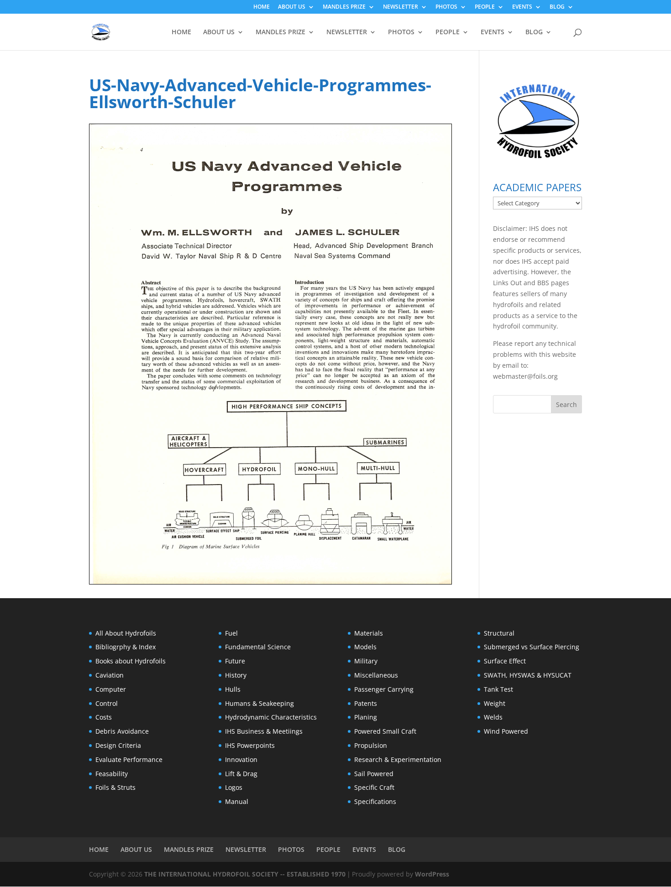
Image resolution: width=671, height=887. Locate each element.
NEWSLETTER (400, 7)
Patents (365, 703)
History (235, 675)
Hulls (233, 689)
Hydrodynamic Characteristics (271, 717)
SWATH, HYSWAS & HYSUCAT (527, 675)
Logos (233, 787)
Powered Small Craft (385, 731)
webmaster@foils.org (525, 376)
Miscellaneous (376, 675)
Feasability (111, 773)
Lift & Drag (241, 773)
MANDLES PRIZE (344, 7)
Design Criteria (118, 745)
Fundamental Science (258, 646)
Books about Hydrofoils (130, 661)
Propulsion (370, 745)
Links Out (507, 282)
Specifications (375, 801)
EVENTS (522, 7)
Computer (110, 689)
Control (106, 703)
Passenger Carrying (384, 689)
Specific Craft (374, 787)
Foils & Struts (115, 787)
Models (365, 646)
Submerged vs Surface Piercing (531, 646)
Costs (103, 717)
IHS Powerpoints (250, 745)
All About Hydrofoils (125, 633)
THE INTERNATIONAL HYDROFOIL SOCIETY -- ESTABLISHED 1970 (245, 874)
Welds (493, 717)
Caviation (109, 675)
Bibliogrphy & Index (125, 646)
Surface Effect (505, 661)
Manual (236, 801)
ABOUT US (291, 7)
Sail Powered (373, 773)
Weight (494, 703)
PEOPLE (485, 7)
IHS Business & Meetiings (264, 731)
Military (365, 661)
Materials (368, 633)
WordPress (432, 874)
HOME (261, 7)
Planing (365, 717)
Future (235, 661)
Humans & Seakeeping (259, 703)
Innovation (241, 759)
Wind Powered (506, 731)
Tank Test (498, 689)
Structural (499, 633)
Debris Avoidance (122, 731)
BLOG (557, 7)
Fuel (231, 633)
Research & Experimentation (397, 759)
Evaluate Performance (129, 759)
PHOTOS (446, 7)
